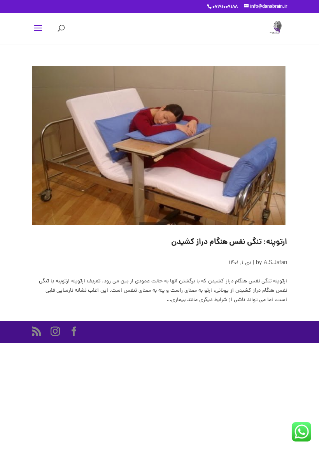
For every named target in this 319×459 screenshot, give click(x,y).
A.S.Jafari (275, 263)
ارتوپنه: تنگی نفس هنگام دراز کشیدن (229, 242)
